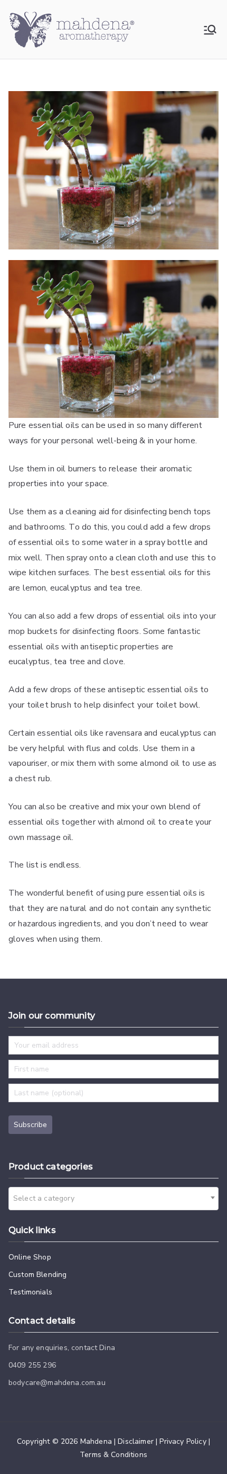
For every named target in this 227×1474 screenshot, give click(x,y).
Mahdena (96, 1441)
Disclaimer (136, 1441)
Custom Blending (37, 1275)
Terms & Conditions (113, 1455)
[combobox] (113, 1198)
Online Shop (29, 1257)
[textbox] (47, 1198)
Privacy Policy (182, 1441)
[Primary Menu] (210, 29)
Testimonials (30, 1292)
